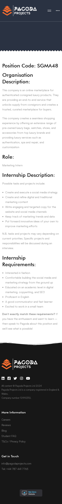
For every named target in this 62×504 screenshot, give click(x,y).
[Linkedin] (3, 378)
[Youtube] (28, 378)
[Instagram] (21, 378)
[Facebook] (9, 378)
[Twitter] (15, 378)
